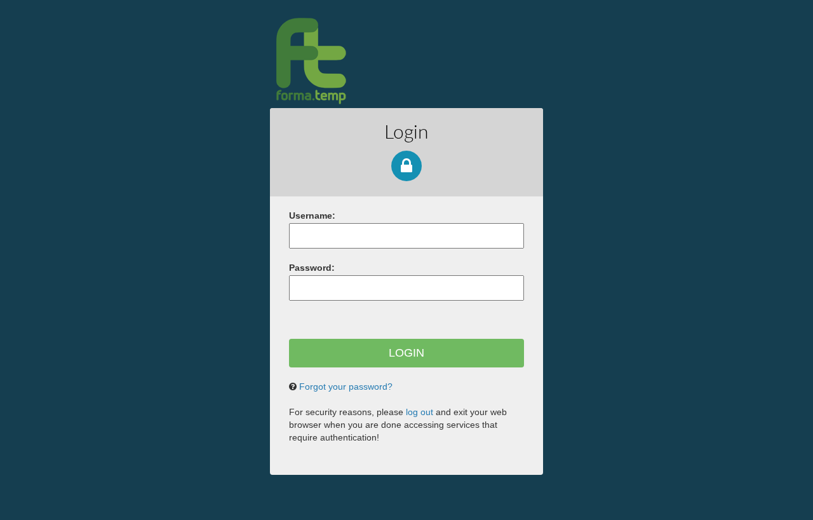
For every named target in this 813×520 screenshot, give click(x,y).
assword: (312, 268)
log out (419, 412)
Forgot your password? (346, 386)
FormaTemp (379, 60)
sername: (312, 215)
